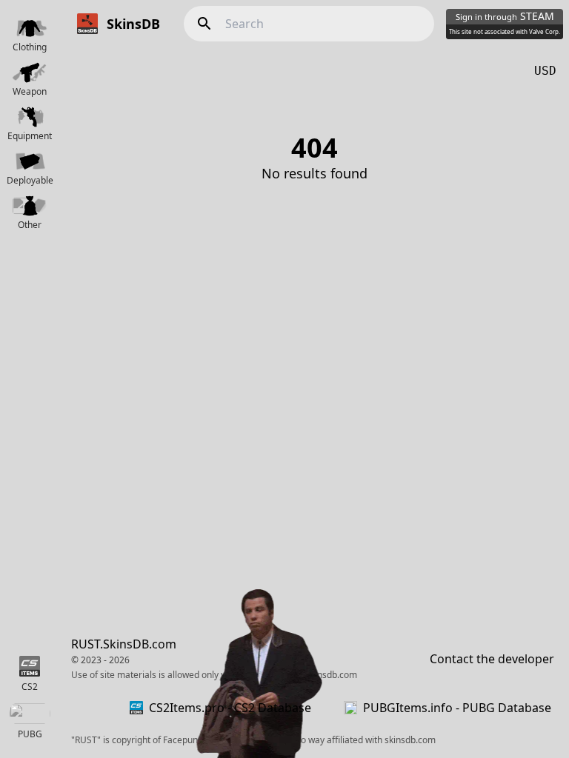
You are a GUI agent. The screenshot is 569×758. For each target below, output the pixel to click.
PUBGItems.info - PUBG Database (457, 708)
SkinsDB (133, 24)
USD (545, 71)
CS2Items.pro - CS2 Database (230, 708)
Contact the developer (492, 659)
